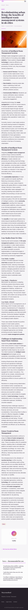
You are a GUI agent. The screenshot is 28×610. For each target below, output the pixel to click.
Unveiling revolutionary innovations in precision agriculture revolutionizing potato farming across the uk (13, 578)
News (7, 5)
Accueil (3, 5)
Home (2, 601)
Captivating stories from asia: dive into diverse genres (13, 573)
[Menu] (25, 1)
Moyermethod (6, 592)
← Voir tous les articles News (9, 549)
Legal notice (9, 601)
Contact (15, 601)
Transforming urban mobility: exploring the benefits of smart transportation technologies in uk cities (13, 567)
